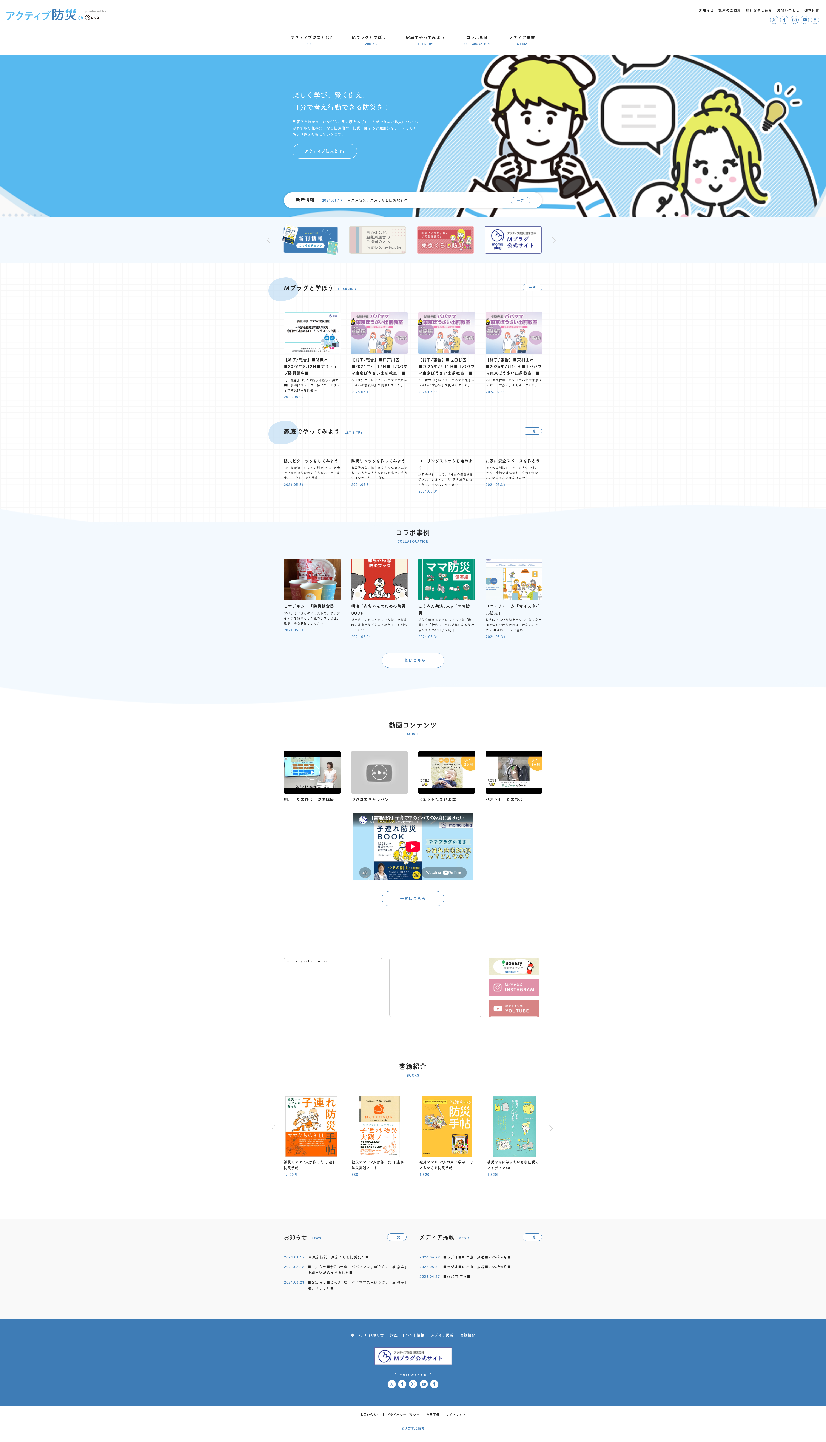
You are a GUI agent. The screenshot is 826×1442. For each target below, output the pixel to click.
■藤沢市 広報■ (457, 1276)
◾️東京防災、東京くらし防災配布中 (377, 200)
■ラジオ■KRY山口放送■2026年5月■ (477, 1267)
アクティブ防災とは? (325, 151)
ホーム (356, 1335)
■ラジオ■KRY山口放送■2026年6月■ (477, 1257)
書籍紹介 (467, 1335)
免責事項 (432, 1414)
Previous (268, 239)
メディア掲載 (442, 1335)
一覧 (520, 200)
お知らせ (376, 1335)
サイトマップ (456, 1414)
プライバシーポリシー (403, 1414)
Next (553, 239)
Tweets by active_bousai (306, 961)
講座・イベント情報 (407, 1335)
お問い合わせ (370, 1414)
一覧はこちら (413, 660)
